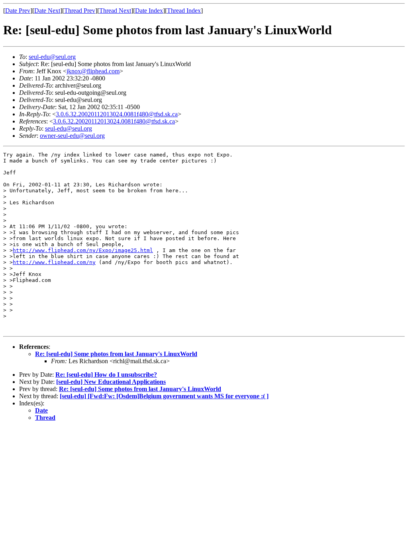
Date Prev (17, 10)
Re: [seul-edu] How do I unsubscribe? (106, 374)
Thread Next (115, 10)
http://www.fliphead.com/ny (54, 262)
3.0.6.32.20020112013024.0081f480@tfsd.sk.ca (117, 114)
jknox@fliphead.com (93, 71)
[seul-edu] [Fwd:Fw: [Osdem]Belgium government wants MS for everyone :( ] (164, 396)
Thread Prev (79, 10)
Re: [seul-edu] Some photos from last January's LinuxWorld (116, 353)
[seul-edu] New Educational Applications (111, 381)
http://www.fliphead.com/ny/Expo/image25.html (83, 250)
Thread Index (184, 10)
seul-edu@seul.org (52, 56)
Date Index (149, 10)
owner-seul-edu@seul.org (72, 135)
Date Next (47, 10)
